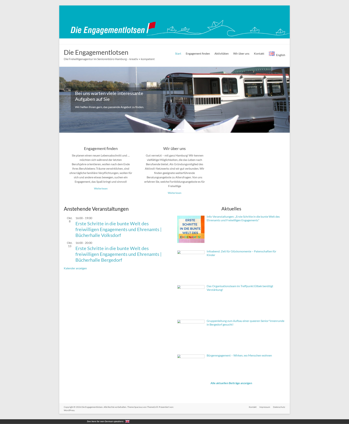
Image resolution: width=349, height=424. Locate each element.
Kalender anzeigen (75, 268)
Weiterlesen (101, 188)
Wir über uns (241, 53)
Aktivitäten (221, 53)
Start (178, 53)
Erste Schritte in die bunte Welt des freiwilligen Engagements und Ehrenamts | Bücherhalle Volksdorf (118, 229)
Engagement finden (198, 53)
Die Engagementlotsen (96, 52)
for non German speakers (127, 421)
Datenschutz (279, 407)
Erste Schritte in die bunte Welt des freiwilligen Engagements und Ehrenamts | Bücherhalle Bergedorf (118, 254)
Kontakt (259, 53)
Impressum (264, 407)
